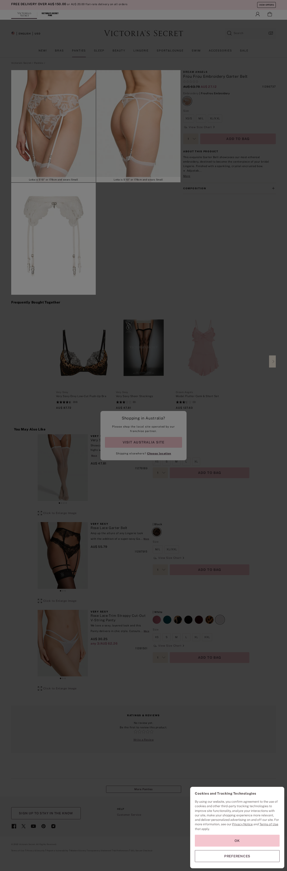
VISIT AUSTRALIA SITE (143, 442)
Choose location (159, 453)
